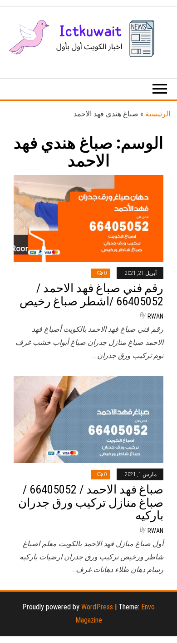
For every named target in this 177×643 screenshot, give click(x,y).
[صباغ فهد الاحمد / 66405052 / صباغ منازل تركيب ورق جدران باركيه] (88, 418)
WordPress (97, 607)
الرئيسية (157, 114)
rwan (155, 316)
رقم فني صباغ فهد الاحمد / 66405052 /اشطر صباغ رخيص (91, 294)
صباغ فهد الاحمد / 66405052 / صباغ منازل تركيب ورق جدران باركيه (90, 502)
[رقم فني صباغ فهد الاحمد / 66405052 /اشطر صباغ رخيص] (88, 217)
